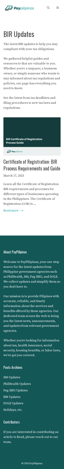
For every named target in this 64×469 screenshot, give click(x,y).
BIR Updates (11, 397)
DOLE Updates (13, 403)
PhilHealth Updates (17, 384)
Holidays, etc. (12, 410)
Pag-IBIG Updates (15, 390)
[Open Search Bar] (48, 8)
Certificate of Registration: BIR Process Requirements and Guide (31, 165)
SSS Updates (11, 377)
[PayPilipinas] (19, 8)
